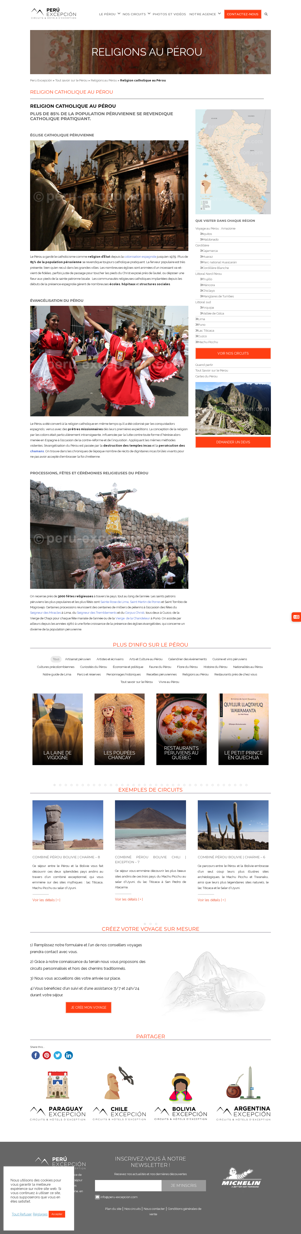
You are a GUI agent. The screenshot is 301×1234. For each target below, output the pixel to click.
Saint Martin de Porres (145, 602)
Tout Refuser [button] (22, 1214)
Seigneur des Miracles (45, 612)
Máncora (209, 285)
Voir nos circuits (233, 353)
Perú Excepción (41, 80)
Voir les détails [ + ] (46, 900)
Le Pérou (107, 14)
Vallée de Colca (213, 313)
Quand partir (204, 365)
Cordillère (202, 245)
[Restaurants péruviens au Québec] (181, 729)
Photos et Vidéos (169, 14)
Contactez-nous (242, 14)
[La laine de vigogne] (57, 729)
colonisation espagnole (140, 256)
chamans (37, 451)
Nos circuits (134, 14)
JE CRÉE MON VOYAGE (88, 1007)
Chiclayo (209, 290)
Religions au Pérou (146, 52)
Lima (201, 319)
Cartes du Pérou (206, 376)
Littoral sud (203, 302)
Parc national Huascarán (220, 262)
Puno (201, 324)
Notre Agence (202, 14)
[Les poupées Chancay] (120, 729)
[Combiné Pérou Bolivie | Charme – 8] (67, 825)
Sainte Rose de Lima (114, 602)
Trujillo (207, 279)
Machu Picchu (208, 342)
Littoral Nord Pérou (208, 274)
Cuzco (202, 336)
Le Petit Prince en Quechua (243, 755)
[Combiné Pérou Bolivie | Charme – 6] (233, 825)
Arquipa (208, 307)
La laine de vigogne (57, 755)
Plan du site (113, 1209)
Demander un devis (233, 442)
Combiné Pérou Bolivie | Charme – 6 (231, 857)
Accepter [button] (56, 1214)
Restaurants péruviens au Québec (181, 752)
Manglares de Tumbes (218, 296)
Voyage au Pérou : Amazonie (215, 228)
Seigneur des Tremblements (97, 612)
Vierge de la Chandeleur (132, 618)
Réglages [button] (40, 1214)
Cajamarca (210, 251)
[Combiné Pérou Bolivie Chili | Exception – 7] (150, 825)
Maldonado (210, 239)
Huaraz (208, 256)
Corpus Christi (134, 612)
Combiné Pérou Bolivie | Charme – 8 (66, 857)
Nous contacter (154, 1209)
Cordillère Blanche (216, 268)
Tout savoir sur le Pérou (71, 80)
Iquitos (207, 234)
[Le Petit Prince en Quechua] (243, 729)
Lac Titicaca (206, 330)
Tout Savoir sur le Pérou (211, 370)
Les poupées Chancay (119, 755)
